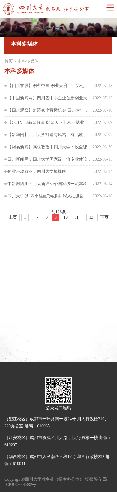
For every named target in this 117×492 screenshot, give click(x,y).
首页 (8, 61)
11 (77, 217)
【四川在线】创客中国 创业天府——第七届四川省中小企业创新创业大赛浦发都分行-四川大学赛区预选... (50, 85)
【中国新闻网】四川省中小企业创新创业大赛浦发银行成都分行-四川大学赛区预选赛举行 (50, 98)
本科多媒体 (28, 61)
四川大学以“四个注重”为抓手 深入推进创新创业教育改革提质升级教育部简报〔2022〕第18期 (50, 196)
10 (66, 217)
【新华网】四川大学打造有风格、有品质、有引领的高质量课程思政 (50, 134)
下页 (104, 217)
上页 (13, 217)
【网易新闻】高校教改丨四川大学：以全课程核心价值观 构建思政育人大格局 (50, 147)
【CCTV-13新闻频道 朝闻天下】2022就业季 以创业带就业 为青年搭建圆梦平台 (50, 122)
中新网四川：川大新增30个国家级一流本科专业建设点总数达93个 (50, 184)
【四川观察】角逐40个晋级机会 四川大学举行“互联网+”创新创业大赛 (50, 110)
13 (91, 217)
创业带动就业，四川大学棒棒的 (37, 171)
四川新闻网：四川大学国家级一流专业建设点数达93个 (50, 159)
